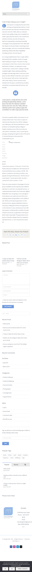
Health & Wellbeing (8, 381)
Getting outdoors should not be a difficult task (15, 476)
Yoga (23, 457)
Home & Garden (7, 385)
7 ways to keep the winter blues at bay (13, 334)
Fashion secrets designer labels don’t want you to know (23, 261)
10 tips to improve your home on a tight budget (14, 484)
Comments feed (7, 415)
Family (4, 455)
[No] (30, 566)
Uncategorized (7, 393)
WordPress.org (7, 419)
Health (19, 455)
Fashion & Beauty (8, 377)
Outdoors (25, 455)
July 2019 (5, 363)
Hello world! (6, 324)
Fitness (10, 455)
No (12, 568)
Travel (11, 457)
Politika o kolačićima (22, 568)
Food (15, 455)
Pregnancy (5, 457)
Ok (5, 568)
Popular (6, 464)
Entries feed (6, 411)
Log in (4, 407)
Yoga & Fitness (7, 397)
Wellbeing (17, 457)
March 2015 (6, 366)
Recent (16, 464)
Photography (6, 389)
